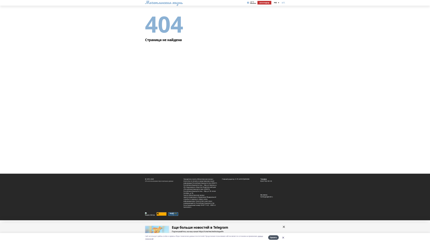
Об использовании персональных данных (159, 181)
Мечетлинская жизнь (163, 2)
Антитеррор (264, 3)
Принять (273, 237)
